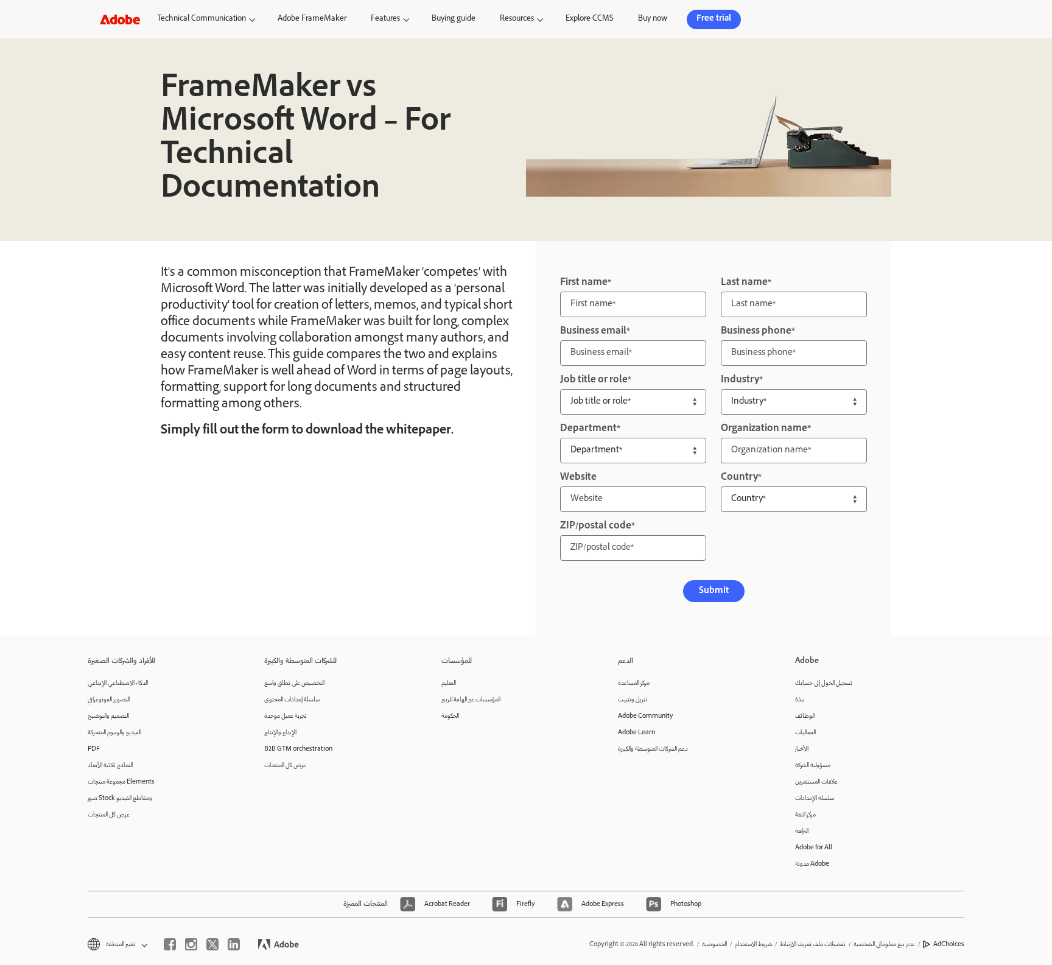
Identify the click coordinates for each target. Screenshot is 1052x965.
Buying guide (453, 19)
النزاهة (801, 831)
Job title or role (594, 380)
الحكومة (450, 716)
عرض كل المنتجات (109, 815)
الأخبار (801, 749)
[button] (891, 19)
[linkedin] (234, 944)
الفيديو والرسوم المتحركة (114, 733)
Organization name (764, 429)
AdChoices (948, 944)
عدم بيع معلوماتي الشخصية (884, 944)
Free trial (713, 19)
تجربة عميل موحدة (285, 716)
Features (385, 19)
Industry (740, 380)
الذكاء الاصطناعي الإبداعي (118, 683)
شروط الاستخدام (753, 944)
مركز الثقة (805, 815)
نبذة (800, 700)
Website (578, 477)
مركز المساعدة (634, 683)
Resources (517, 19)
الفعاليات (805, 733)
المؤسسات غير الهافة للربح (470, 700)
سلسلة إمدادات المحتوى (292, 700)
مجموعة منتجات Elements (121, 782)
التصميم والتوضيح (108, 716)
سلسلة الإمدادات (814, 798)
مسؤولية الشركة (812, 765)
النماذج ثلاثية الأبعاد (110, 765)
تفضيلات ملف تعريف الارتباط (813, 944)
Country (739, 477)
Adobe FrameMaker (312, 19)
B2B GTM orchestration (298, 749)
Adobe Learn (636, 733)
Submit (714, 591)
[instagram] (191, 944)
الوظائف (805, 716)
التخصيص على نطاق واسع (294, 683)
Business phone (756, 331)
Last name (744, 282)
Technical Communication (201, 19)
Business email (593, 331)
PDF (94, 749)
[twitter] (212, 944)
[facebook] (170, 944)
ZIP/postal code (595, 526)
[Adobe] (120, 19)
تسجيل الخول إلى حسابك (823, 683)
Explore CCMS (590, 19)
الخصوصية (714, 944)
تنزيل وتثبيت (632, 700)
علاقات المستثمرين (816, 782)
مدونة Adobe (812, 864)
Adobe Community (645, 716)
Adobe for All (813, 848)
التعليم (448, 683)
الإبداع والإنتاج (280, 733)
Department (588, 429)
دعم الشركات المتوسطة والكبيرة (653, 749)
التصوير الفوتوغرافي (109, 700)
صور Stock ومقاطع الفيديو (120, 798)
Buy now (652, 19)
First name (584, 282)
